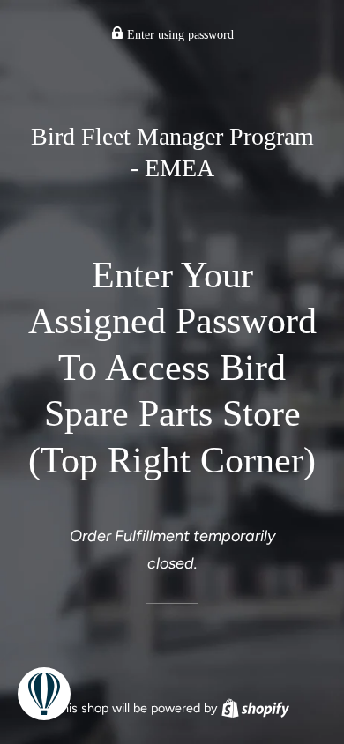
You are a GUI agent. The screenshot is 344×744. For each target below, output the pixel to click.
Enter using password (178, 34)
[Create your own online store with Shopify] (255, 708)
